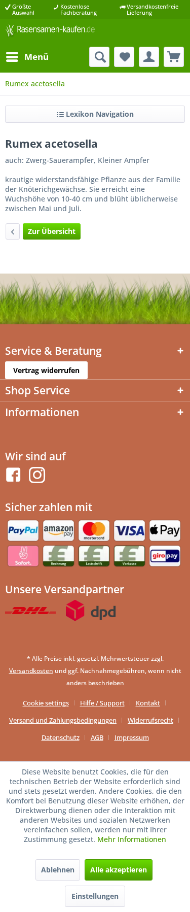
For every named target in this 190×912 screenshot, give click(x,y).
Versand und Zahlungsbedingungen (63, 720)
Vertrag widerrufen (46, 370)
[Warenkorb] (174, 57)
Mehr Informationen (131, 839)
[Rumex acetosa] (13, 231)
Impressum (132, 737)
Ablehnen (57, 869)
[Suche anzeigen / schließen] (99, 57)
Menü (36, 56)
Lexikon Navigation (99, 114)
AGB (97, 737)
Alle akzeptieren (118, 869)
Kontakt (148, 702)
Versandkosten (31, 670)
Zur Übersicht (51, 231)
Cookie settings (46, 702)
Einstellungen (95, 896)
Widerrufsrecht (150, 720)
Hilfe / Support (102, 702)
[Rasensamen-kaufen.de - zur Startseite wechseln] (50, 33)
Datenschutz (61, 737)
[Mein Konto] (149, 57)
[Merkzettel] (124, 57)
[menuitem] (27, 57)
